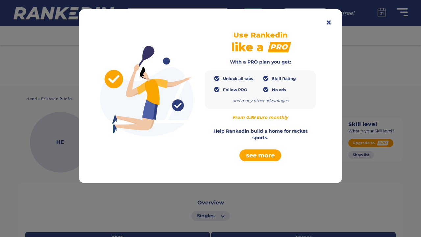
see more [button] (260, 155)
